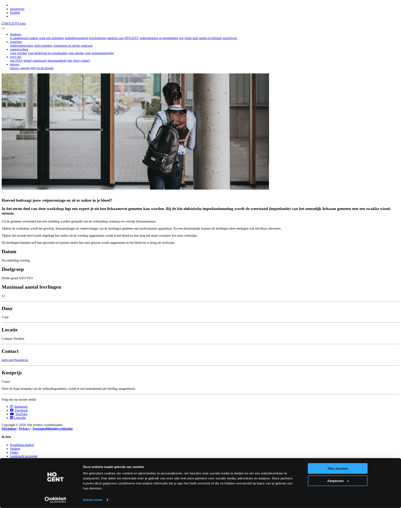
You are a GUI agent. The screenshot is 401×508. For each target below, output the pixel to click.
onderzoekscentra (21, 45)
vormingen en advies (66, 45)
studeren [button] (15, 34)
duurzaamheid (57, 60)
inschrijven (17, 9)
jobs (69, 60)
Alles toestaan (337, 468)
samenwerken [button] (19, 49)
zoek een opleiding (51, 38)
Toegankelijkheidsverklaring (52, 428)
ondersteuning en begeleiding (159, 38)
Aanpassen (335, 480)
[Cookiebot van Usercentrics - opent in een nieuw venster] (55, 500)
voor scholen (18, 53)
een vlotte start (188, 38)
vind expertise (43, 45)
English (15, 12)
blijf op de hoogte (42, 68)
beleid (28, 60)
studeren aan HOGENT (123, 38)
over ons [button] (15, 57)
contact (85, 60)
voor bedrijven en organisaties (47, 53)
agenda (25, 68)
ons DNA (16, 60)
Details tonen (93, 500)
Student (15, 448)
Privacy (24, 428)
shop (76, 60)
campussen (39, 60)
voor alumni (76, 53)
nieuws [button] (14, 64)
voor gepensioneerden (99, 53)
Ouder (14, 452)
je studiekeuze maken (24, 38)
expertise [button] (16, 42)
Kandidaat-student (22, 445)
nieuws (14, 68)
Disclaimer (9, 428)
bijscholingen (97, 38)
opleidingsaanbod (76, 38)
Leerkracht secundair (24, 456)
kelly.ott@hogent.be (15, 360)
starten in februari (210, 38)
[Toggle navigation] (3, 28)
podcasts (87, 45)
